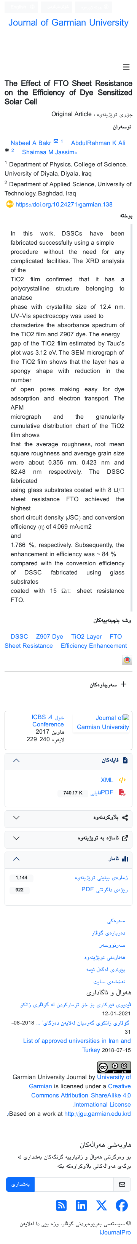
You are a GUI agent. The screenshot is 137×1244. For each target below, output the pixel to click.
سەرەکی (116, 920)
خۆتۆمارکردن (58, 6)
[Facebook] (122, 1208)
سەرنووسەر (112, 945)
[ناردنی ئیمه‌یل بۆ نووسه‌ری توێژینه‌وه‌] (56, 142)
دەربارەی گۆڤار (108, 933)
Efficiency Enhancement (94, 646)
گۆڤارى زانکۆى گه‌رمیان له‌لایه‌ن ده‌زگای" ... (83, 1023)
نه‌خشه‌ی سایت (109, 982)
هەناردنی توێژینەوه (104, 957)
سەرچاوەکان (103, 685)
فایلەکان (110, 760)
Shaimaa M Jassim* (50, 152)
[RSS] (61, 1208)
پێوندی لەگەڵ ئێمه (105, 969)
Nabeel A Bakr (31, 143)
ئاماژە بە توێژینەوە (98, 838)
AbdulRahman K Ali (98, 143)
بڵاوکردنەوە (105, 817)
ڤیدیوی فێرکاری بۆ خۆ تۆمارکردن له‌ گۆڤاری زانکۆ (75, 1004)
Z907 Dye (49, 637)
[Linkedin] (81, 1208)
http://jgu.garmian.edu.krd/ (69, 1114)
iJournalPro (115, 1233)
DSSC (19, 637)
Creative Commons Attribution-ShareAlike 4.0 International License (81, 1096)
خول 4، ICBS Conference (48, 721)
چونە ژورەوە (92, 7)
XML (108, 780)
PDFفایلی (89, 793)
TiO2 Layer (86, 637)
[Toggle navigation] (126, 68)
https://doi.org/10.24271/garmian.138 (64, 205)
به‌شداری (20, 1184)
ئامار (113, 858)
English (19, 7)
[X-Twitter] (101, 1208)
